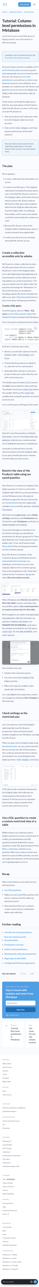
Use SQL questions (12, 890)
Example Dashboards (10, 1245)
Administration (16, 12)
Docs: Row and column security (17, 58)
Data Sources (7, 1067)
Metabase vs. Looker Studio (12, 1262)
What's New (7, 1081)
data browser (11, 746)
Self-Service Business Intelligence (14, 1108)
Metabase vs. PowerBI (10, 1265)
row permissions (12, 503)
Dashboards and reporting (11, 1155)
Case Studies (7, 1227)
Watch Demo (7, 1064)
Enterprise (6, 1128)
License (5, 1190)
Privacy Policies (8, 1183)
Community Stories (9, 1238)
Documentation (8, 1203)
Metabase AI (7, 1141)
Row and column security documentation (15, 938)
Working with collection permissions (20, 954)
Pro (4, 1124)
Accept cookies (35, 1282)
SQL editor (6, 1159)
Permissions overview (14, 945)
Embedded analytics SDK (11, 1166)
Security (5, 1071)
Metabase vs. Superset (10, 1269)
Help (4, 1207)
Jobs (8, 1179)
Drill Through (7, 1148)
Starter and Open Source (11, 1121)
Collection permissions (25, 297)
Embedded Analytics (9, 1111)
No (33, 974)
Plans (4, 1091)
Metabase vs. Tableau (10, 1255)
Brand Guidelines (8, 1194)
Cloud (5, 1074)
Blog (4, 1231)
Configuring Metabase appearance (19, 963)
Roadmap (6, 1078)
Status (5, 1214)
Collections (6, 1152)
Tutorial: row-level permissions (18, 932)
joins (24, 849)
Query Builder (7, 1145)
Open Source (7, 1095)
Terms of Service (8, 1186)
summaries (13, 849)
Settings (31, 1282)
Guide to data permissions (15, 949)
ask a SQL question (18, 314)
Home (4, 12)
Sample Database (10, 317)
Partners (6, 1241)
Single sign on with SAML (15, 958)
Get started (24, 4)
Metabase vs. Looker (10, 1258)
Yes (24, 974)
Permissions (29, 12)
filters (5, 849)
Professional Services (10, 1210)
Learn (4, 1234)
